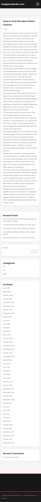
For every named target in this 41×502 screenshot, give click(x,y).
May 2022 (6, 414)
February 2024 (8, 338)
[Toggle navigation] (38, 4)
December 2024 (8, 302)
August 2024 (7, 317)
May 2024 (6, 328)
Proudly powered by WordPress (11, 495)
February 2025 (8, 295)
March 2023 (7, 378)
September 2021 (8, 443)
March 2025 (7, 292)
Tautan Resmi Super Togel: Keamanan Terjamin (19, 228)
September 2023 (9, 356)
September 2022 (9, 400)
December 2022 (8, 389)
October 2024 (7, 310)
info (6, 29)
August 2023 (7, 360)
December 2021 (8, 432)
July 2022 (6, 407)
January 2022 (7, 428)
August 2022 (7, 403)
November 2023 (8, 349)
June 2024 (6, 324)
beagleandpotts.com (12, 4)
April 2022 (6, 417)
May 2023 (6, 371)
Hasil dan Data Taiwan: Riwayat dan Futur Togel (19, 225)
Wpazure (32, 495)
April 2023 (6, 374)
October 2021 (7, 439)
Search (5, 248)
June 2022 (6, 410)
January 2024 (7, 342)
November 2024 (8, 306)
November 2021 (8, 435)
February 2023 (8, 381)
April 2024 (6, 331)
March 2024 (7, 335)
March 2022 (7, 421)
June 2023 (6, 367)
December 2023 (8, 345)
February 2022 (8, 425)
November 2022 (8, 392)
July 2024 (6, 320)
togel (4, 274)
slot (4, 270)
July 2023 (6, 364)
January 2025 (7, 299)
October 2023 (7, 353)
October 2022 (7, 396)
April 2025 (6, 288)
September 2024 (9, 313)
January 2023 (7, 385)
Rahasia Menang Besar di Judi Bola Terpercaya (19, 238)
